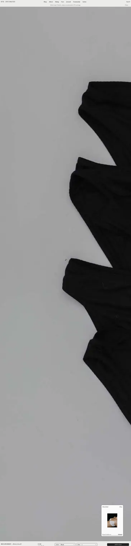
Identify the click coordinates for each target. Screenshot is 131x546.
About (51, 2)
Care (62, 2)
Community (76, 2)
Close (126, 5)
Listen (84, 2)
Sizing (57, 2)
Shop (45, 2)
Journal (68, 2)
